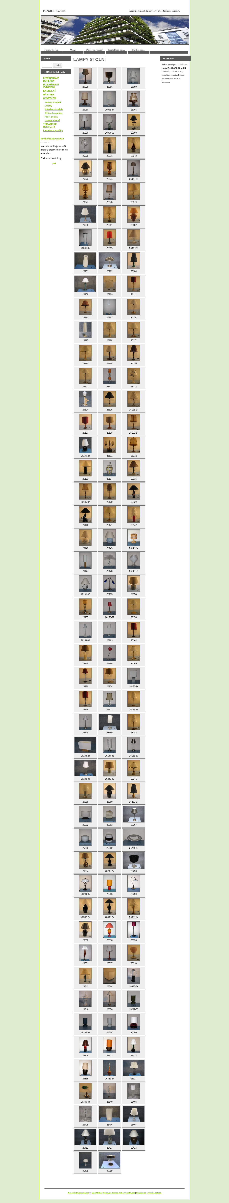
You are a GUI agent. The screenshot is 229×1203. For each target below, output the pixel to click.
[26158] (134, 606)
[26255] (85, 791)
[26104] (134, 260)
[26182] (134, 722)
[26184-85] (109, 745)
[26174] (109, 676)
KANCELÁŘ (49, 91)
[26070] (85, 145)
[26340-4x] (85, 1091)
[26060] (85, 99)
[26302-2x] (85, 906)
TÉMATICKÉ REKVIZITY (50, 125)
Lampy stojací (53, 102)
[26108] (85, 284)
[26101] (85, 260)
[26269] (109, 837)
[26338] (134, 953)
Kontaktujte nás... (116, 50)
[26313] (109, 1045)
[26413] (109, 1137)
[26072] (134, 145)
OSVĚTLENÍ (49, 98)
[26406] (109, 1114)
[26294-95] (85, 883)
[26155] (85, 606)
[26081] (109, 214)
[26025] (85, 76)
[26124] (85, 399)
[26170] (85, 676)
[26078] (109, 191)
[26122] (109, 376)
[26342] (85, 976)
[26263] (109, 814)
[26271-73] (134, 837)
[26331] (85, 953)
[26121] (85, 376)
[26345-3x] (134, 976)
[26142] (134, 514)
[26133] (85, 468)
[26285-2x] (109, 860)
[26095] (109, 237)
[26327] (134, 1068)
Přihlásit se (141, 1193)
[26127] (85, 422)
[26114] (134, 307)
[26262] (85, 814)
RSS (54, 163)
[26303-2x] (109, 906)
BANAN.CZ (97, 1193)
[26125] (109, 399)
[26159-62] (85, 630)
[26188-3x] (85, 768)
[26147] (85, 560)
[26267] (134, 814)
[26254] (109, 1022)
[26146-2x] (134, 537)
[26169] (134, 653)
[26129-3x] (134, 422)
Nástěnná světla (54, 109)
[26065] (134, 99)
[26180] (109, 722)
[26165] (85, 653)
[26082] (134, 214)
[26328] (134, 929)
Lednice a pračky (53, 130)
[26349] (109, 1091)
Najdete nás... (138, 50)
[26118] (85, 353)
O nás (73, 50)
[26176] (85, 699)
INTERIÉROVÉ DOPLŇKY (51, 79)
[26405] (85, 1114)
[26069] (134, 122)
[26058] (109, 76)
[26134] (109, 468)
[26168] (109, 653)
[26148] (109, 560)
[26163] (109, 630)
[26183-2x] (85, 745)
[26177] (109, 699)
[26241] (134, 768)
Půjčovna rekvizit (94, 50)
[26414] (134, 1137)
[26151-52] (85, 583)
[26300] (134, 1022)
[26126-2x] (134, 399)
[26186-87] (134, 745)
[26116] (109, 330)
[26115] (85, 330)
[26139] (134, 491)
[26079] (134, 191)
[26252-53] (85, 1022)
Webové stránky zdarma (78, 1193)
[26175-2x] (134, 676)
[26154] (134, 583)
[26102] (109, 260)
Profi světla (51, 116)
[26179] (85, 722)
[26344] (109, 976)
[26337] (109, 953)
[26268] (85, 837)
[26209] (109, 1160)
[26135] (134, 468)
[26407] (134, 1114)
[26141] (109, 514)
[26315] (85, 1068)
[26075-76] (134, 168)
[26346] (85, 999)
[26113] (109, 307)
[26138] (109, 491)
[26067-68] (109, 122)
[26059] (134, 76)
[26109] (109, 284)
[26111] (134, 284)
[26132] (134, 445)
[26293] (134, 860)
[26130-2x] (85, 445)
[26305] (85, 1045)
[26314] (134, 1045)
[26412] (85, 1137)
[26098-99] (134, 237)
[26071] (109, 145)
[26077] (85, 191)
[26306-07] (134, 906)
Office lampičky (54, 113)
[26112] (85, 307)
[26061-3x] (109, 99)
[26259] (109, 791)
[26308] (85, 929)
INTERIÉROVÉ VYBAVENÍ (51, 86)
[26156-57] (109, 606)
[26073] (85, 168)
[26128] (109, 422)
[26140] (85, 514)
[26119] (109, 353)
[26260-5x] (134, 791)
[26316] (109, 929)
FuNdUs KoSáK (54, 11)
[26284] (85, 860)
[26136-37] (85, 491)
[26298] (134, 883)
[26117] (134, 330)
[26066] (85, 122)
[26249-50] (134, 999)
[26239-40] (109, 768)
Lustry (48, 105)
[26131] (109, 445)
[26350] (109, 999)
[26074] (109, 168)
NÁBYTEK (48, 94)
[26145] (109, 537)
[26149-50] (134, 560)
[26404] (134, 1091)
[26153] (109, 583)
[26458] (85, 1160)
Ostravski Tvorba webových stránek (119, 1193)
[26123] (134, 376)
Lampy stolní (52, 120)
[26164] (134, 630)
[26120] (134, 353)
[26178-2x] (134, 699)
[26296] (109, 883)
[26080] (85, 214)
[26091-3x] (85, 237)
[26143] (85, 537)
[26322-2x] (109, 1068)
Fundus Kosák (51, 50)
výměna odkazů (154, 1193)
